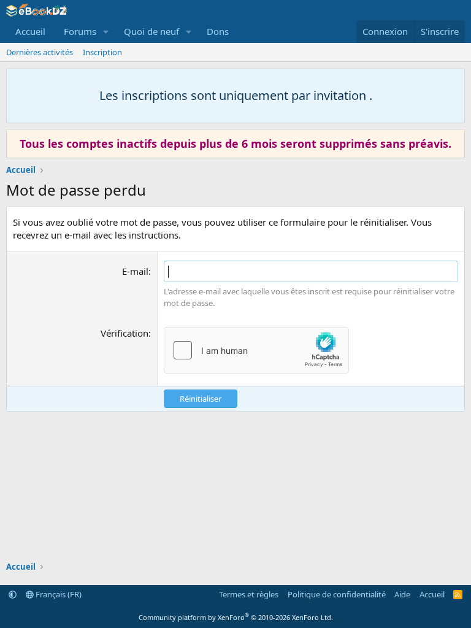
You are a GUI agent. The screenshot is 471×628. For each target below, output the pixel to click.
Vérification (124, 333)
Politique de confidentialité (337, 594)
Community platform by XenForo (236, 617)
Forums (80, 31)
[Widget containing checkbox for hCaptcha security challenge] (256, 350)
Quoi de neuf (151, 31)
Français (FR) (58, 594)
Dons (218, 31)
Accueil (30, 31)
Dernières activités (39, 52)
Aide (402, 594)
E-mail (135, 271)
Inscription (102, 52)
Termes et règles (248, 594)
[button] (106, 31)
